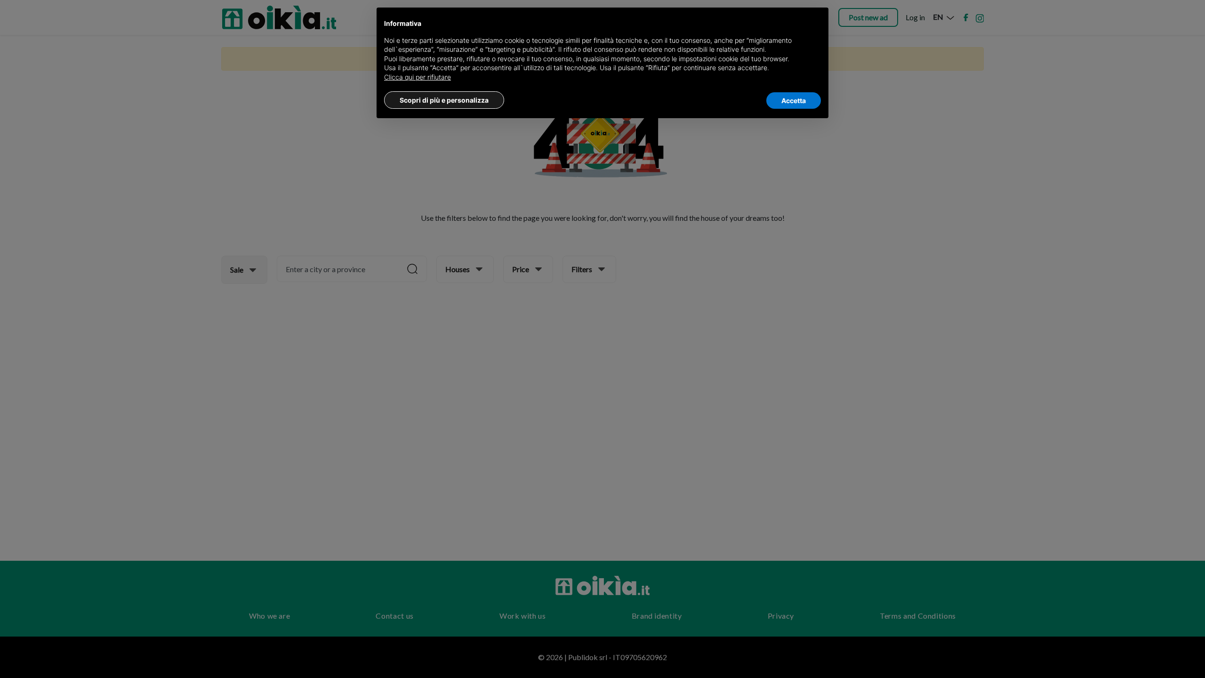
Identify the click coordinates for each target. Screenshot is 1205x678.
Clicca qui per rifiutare (417, 77)
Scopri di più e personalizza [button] (444, 100)
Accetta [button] (793, 101)
